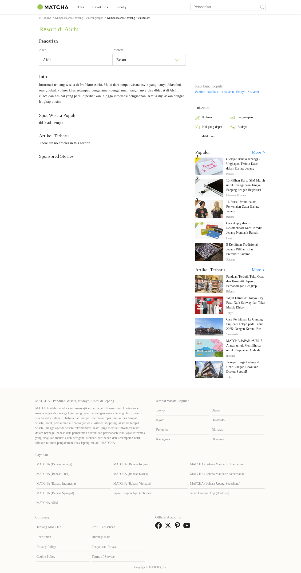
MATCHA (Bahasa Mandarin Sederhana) (217, 474)
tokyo (242, 92)
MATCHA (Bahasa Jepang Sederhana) (215, 483)
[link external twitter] (169, 527)
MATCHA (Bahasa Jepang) (54, 464)
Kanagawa (163, 439)
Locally (121, 7)
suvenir (254, 92)
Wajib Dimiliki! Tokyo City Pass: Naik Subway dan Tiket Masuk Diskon (245, 302)
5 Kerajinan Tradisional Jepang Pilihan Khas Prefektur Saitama (242, 249)
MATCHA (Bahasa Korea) (130, 474)
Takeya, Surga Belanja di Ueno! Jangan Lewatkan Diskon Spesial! (243, 366)
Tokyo (160, 410)
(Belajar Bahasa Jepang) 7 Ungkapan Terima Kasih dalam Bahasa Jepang (243, 163)
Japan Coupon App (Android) (209, 493)
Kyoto (160, 420)
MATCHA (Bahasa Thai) (52, 474)
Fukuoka (162, 429)
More (257, 152)
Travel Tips (100, 7)
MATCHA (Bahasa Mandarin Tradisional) (218, 464)
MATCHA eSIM (47, 503)
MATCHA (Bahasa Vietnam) (132, 483)
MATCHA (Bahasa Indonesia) (56, 483)
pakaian (229, 92)
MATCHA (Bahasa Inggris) (131, 464)
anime (201, 92)
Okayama (218, 439)
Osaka (216, 410)
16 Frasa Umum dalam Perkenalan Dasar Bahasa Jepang (242, 206)
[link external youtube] (187, 527)
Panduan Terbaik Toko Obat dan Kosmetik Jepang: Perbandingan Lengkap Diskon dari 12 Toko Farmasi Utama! (245, 286)
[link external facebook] (159, 527)
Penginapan (245, 117)
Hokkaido (218, 420)
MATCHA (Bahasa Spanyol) (55, 493)
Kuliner (207, 117)
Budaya (242, 127)
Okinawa (217, 429)
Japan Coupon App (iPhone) (132, 493)
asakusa (214, 92)
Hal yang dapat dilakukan (212, 131)
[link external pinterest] (178, 527)
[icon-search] (261, 6)
